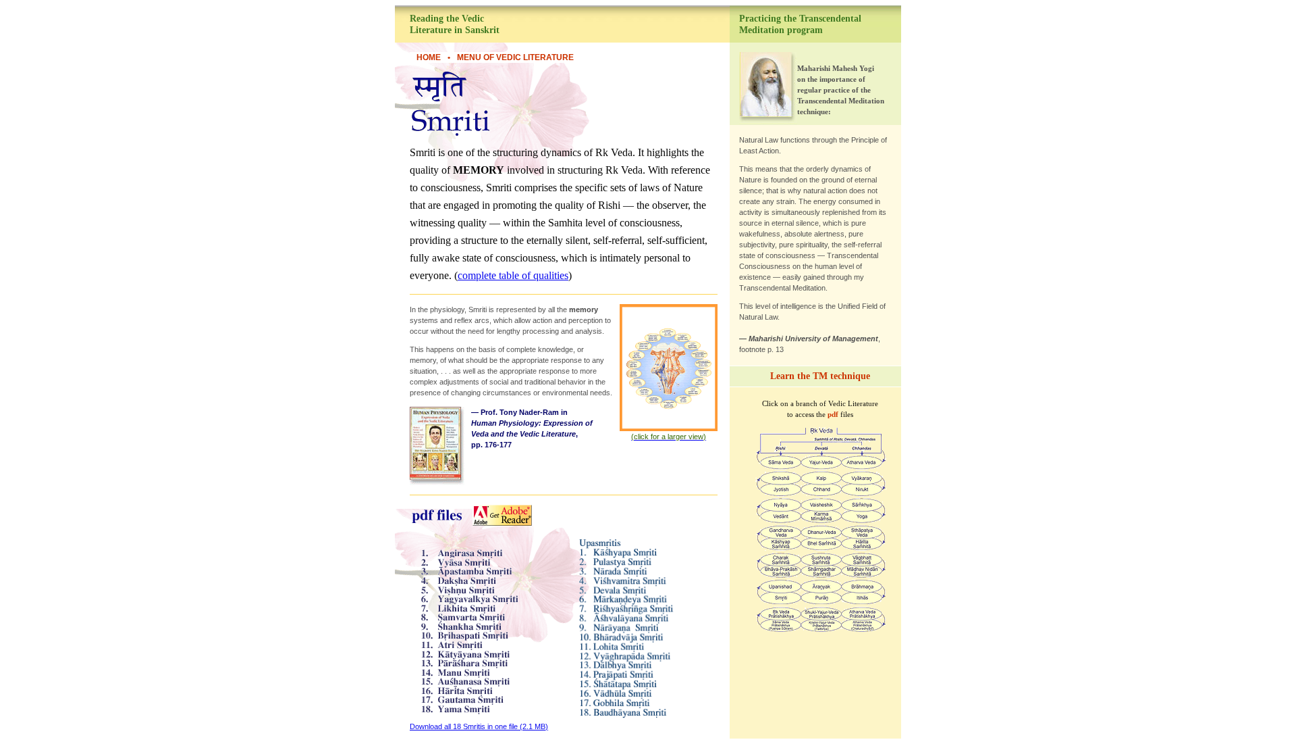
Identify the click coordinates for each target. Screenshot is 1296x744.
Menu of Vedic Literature (515, 57)
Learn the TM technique (820, 376)
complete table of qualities (513, 275)
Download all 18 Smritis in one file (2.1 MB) (479, 726)
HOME (428, 57)
